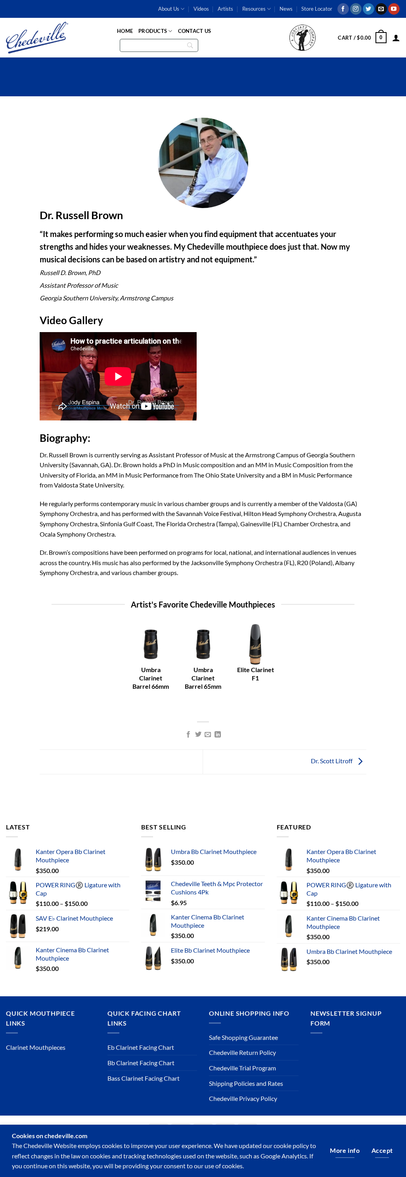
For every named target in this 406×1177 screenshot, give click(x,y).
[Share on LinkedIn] (217, 734)
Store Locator (316, 9)
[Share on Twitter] (198, 734)
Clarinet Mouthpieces (35, 1047)
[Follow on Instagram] (356, 9)
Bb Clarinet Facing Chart (140, 1062)
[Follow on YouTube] (394, 9)
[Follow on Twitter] (368, 9)
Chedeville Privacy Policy (243, 1098)
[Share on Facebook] (188, 734)
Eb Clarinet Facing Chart (140, 1047)
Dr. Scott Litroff (332, 761)
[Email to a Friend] (208, 734)
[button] (362, 38)
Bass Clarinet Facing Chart (143, 1078)
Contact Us (194, 31)
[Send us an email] (381, 9)
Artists (225, 9)
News (286, 9)
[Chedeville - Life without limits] (55, 37)
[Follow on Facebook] (343, 9)
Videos (201, 9)
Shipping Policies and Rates (246, 1083)
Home (125, 31)
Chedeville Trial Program (242, 1068)
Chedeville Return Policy (242, 1052)
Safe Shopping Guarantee (243, 1037)
